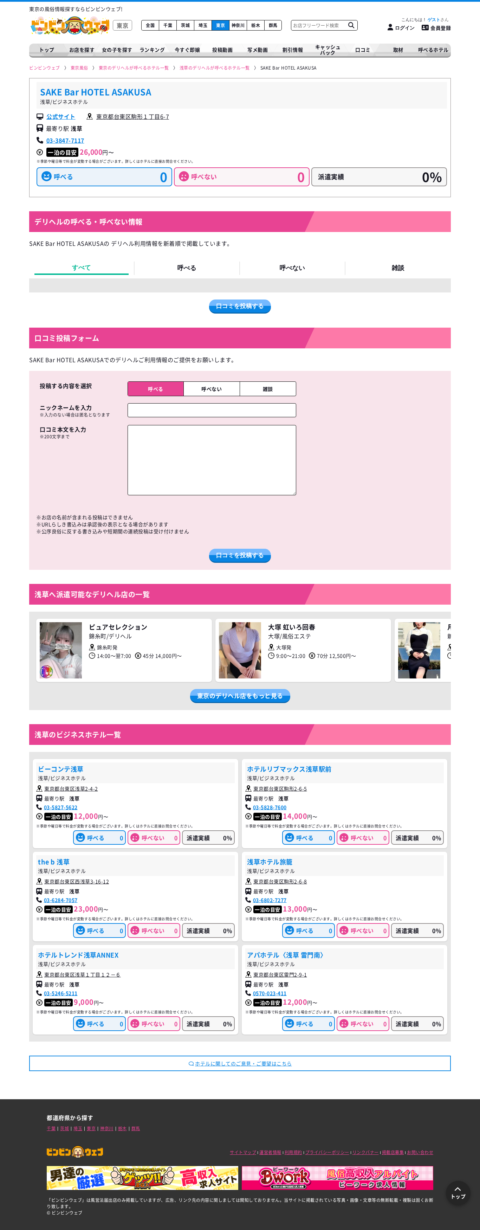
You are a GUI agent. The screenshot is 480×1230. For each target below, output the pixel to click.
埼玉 (203, 25)
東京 (220, 25)
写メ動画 (257, 49)
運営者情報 (270, 1152)
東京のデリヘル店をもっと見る (240, 695)
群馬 (273, 25)
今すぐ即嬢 (187, 49)
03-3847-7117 (65, 140)
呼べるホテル (433, 49)
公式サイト (61, 116)
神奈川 (238, 25)
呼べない (292, 267)
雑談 (398, 267)
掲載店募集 (393, 1152)
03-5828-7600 (270, 807)
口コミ (363, 49)
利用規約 (293, 1152)
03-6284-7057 (61, 899)
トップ (46, 49)
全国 (150, 25)
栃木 (255, 25)
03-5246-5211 (61, 993)
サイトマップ (243, 1152)
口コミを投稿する (240, 306)
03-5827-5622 (61, 807)
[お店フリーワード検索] (351, 25)
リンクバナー (365, 1152)
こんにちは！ (420, 19)
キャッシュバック (328, 50)
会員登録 (440, 27)
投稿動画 (222, 49)
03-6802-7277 (270, 899)
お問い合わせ (420, 1152)
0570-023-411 (270, 993)
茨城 (185, 25)
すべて (81, 267)
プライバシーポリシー (327, 1152)
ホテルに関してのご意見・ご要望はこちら (243, 1063)
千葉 (167, 25)
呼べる (186, 267)
